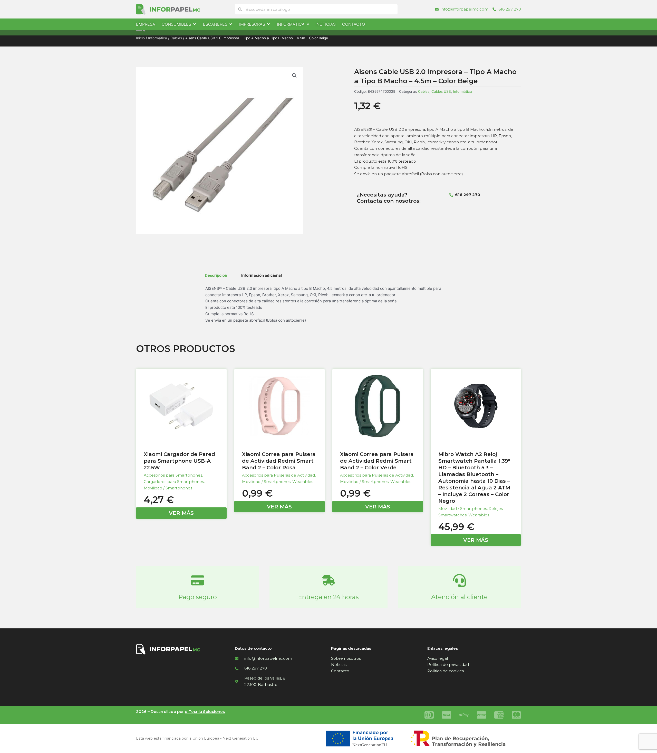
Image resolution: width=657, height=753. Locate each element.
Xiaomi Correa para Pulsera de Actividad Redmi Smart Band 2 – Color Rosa (279, 461)
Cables (176, 38)
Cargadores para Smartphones (174, 481)
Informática (157, 38)
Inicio (140, 38)
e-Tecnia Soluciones (205, 711)
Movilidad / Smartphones (168, 488)
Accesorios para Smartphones (173, 475)
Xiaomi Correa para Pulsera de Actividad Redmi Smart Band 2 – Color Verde (377, 461)
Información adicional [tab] (261, 275)
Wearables (302, 481)
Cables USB (441, 91)
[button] (294, 75)
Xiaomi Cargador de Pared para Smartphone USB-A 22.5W (179, 461)
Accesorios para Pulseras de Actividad (278, 475)
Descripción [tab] (216, 275)
